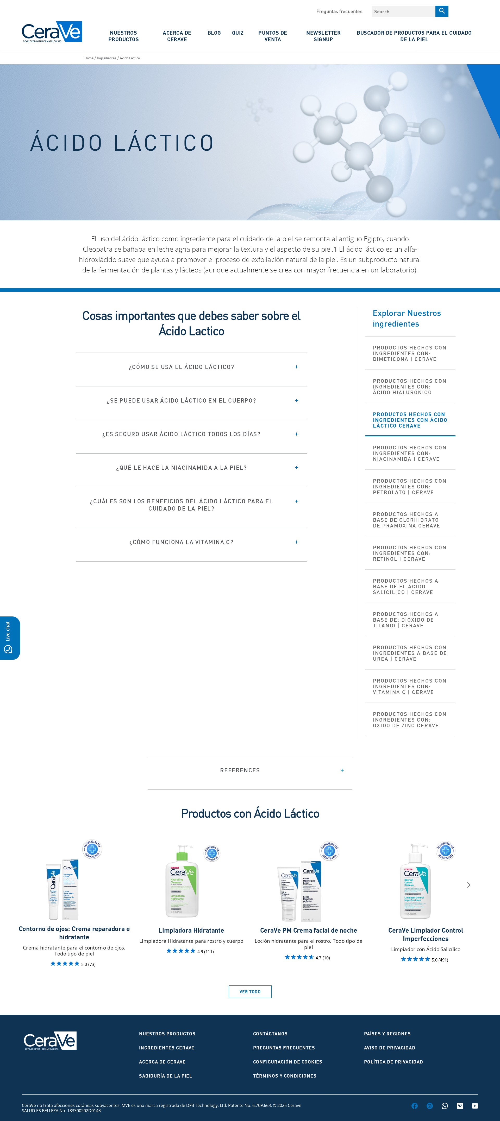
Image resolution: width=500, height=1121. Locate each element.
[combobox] (403, 11)
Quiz (238, 32)
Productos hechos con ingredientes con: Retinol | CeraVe (410, 553)
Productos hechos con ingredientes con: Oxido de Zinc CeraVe (410, 720)
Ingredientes (106, 58)
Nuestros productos (167, 1034)
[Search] (441, 11)
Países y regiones (387, 1034)
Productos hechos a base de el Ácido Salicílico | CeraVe (406, 586)
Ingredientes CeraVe (167, 1048)
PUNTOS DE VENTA (272, 35)
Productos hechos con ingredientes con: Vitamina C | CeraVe (410, 686)
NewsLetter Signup (323, 35)
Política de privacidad (393, 1062)
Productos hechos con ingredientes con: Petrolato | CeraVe (410, 486)
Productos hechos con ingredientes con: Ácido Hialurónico (410, 387)
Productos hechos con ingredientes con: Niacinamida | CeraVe (410, 453)
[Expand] (191, 367)
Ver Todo (250, 991)
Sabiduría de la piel (165, 1076)
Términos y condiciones (285, 1076)
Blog (214, 32)
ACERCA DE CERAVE (177, 35)
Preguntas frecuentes (339, 11)
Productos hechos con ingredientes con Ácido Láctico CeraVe (410, 420)
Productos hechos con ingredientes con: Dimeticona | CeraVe (410, 353)
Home (88, 58)
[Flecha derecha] (468, 884)
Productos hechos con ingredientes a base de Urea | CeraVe (410, 653)
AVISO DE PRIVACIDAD (389, 1048)
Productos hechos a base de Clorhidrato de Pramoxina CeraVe (406, 520)
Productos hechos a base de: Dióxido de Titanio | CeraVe (406, 620)
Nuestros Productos (123, 35)
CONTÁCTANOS (270, 1034)
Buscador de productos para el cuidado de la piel (414, 35)
